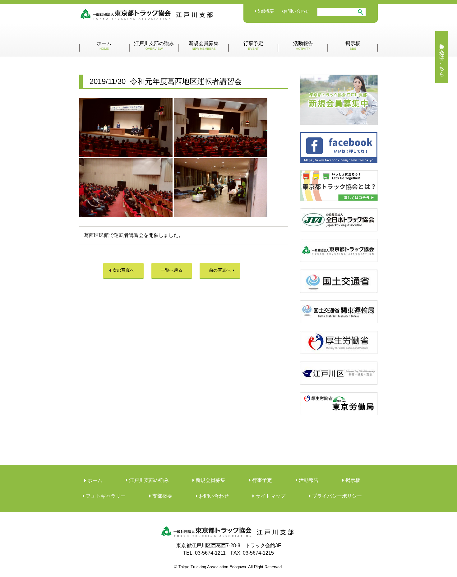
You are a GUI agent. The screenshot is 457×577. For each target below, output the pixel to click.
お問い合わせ (296, 11)
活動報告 (303, 45)
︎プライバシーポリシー (336, 496)
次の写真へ (123, 270)
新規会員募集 (204, 45)
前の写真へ (220, 270)
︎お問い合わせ (213, 496)
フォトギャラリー (105, 496)
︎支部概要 (161, 496)
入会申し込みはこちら (442, 57)
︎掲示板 (352, 480)
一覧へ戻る (171, 270)
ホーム (104, 45)
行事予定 (253, 45)
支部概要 (265, 11)
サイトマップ (269, 496)
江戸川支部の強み (154, 45)
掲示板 (352, 45)
